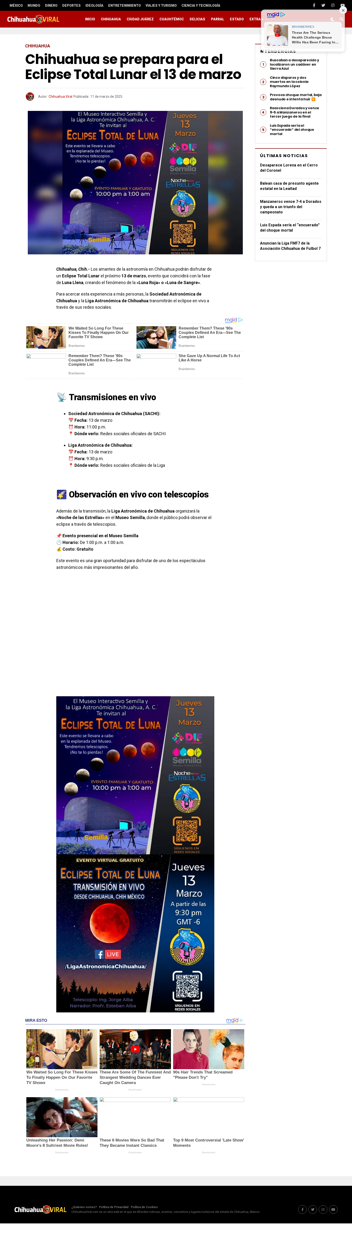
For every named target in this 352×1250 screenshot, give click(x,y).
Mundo (34, 5)
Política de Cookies (144, 1207)
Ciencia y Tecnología (201, 5)
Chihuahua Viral (60, 96)
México (16, 5)
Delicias (197, 19)
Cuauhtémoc (171, 19)
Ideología (94, 5)
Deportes (71, 5)
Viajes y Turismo (161, 5)
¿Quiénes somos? (84, 1207)
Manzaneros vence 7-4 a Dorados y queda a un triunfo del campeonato (290, 207)
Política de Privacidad (113, 1207)
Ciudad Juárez (140, 19)
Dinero (51, 5)
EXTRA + (256, 19)
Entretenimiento (124, 5)
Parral (217, 19)
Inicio (90, 19)
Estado (237, 19)
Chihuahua (111, 19)
